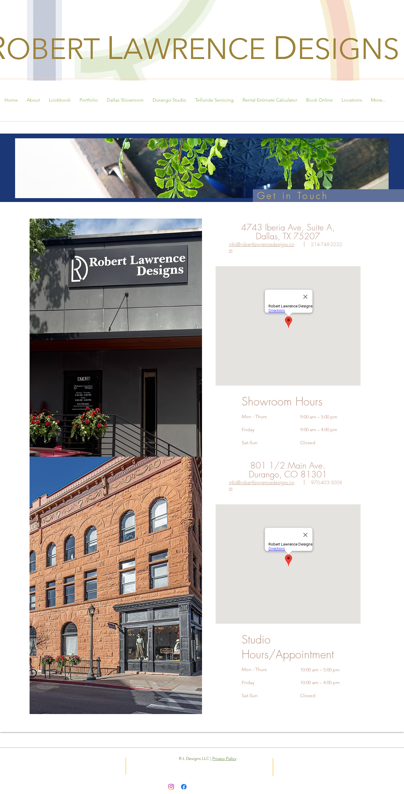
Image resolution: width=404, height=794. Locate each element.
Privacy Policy (224, 758)
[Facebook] (184, 786)
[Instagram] (171, 786)
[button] (33, 100)
